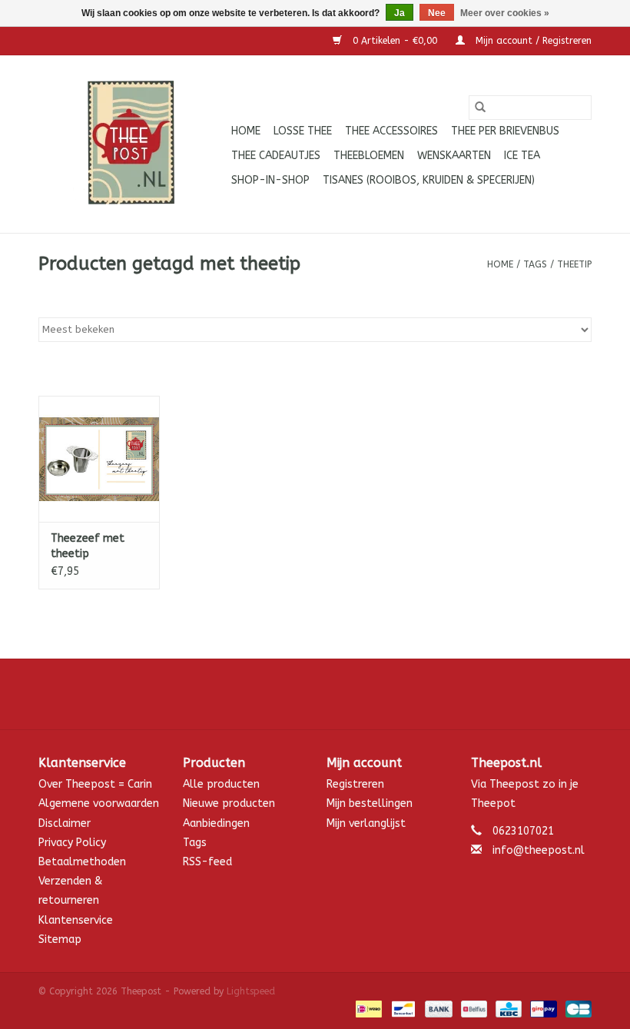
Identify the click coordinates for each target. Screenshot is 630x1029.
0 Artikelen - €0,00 (395, 40)
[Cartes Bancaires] (576, 1008)
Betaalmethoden (82, 861)
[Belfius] (473, 1008)
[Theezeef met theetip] (99, 459)
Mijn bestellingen (370, 803)
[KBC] (507, 1008)
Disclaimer (64, 823)
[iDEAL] (367, 1008)
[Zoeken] (480, 107)
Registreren (355, 784)
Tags (535, 264)
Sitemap (59, 939)
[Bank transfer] (437, 1008)
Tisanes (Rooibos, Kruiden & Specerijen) (429, 180)
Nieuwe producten (229, 803)
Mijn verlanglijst (366, 823)
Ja (399, 13)
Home (245, 131)
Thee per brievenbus (505, 131)
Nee (437, 13)
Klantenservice (75, 920)
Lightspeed (251, 991)
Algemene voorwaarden (98, 803)
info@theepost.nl (538, 850)
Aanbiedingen (216, 823)
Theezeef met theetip (87, 546)
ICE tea (522, 155)
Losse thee (303, 131)
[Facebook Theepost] (315, 694)
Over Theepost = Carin (95, 784)
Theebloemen (368, 155)
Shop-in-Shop (270, 180)
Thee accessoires (391, 131)
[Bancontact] (402, 1008)
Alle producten (221, 784)
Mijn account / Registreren (532, 40)
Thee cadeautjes (275, 155)
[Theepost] (132, 144)
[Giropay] (542, 1008)
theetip (574, 264)
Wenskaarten (454, 155)
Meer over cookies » (504, 13)
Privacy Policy (72, 842)
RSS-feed (207, 861)
